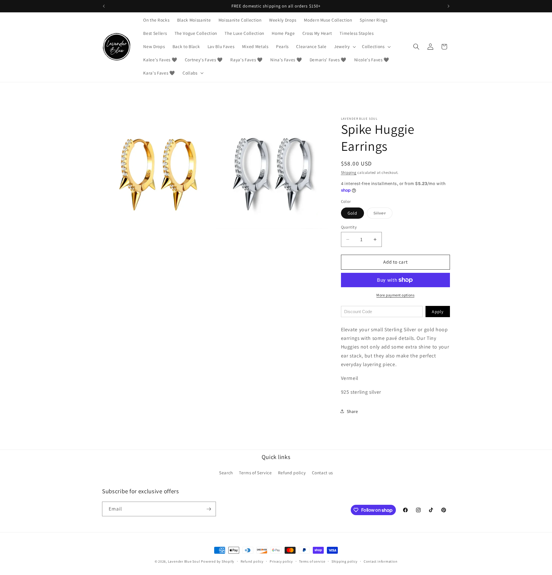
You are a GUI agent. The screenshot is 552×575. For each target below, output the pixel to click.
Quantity (349, 227)
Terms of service (312, 561)
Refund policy (292, 472)
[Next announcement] (448, 6)
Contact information (381, 561)
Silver (382, 214)
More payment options (395, 295)
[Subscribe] (209, 509)
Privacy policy (281, 561)
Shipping (348, 172)
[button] (344, 46)
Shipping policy (344, 561)
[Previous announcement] (103, 6)
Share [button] (352, 411)
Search (226, 472)
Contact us (322, 472)
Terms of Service (255, 472)
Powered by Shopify (217, 561)
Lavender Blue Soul (184, 561)
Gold (352, 213)
